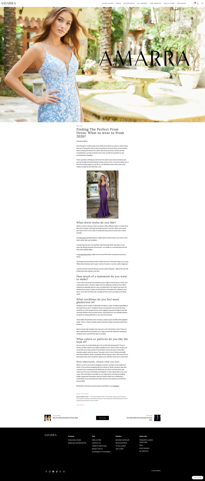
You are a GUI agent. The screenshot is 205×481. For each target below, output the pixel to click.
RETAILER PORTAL (121, 443)
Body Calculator (144, 448)
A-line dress (82, 238)
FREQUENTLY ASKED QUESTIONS (146, 441)
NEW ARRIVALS (155, 3)
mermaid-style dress (84, 254)
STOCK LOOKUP (121, 446)
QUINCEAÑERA (129, 3)
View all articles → (80, 404)
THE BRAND (181, 3)
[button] (198, 3)
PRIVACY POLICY (97, 449)
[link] (202, 3)
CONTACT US (96, 443)
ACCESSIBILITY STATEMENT (101, 452)
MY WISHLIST (143, 451)
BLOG (141, 445)
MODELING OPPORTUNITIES (77, 443)
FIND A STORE (169, 3)
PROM (118, 3)
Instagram (116, 386)
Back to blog (102, 418)
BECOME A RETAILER (122, 440)
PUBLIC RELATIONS (74, 440)
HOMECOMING (108, 3)
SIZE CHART (120, 449)
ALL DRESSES (142, 3)
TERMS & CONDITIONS (99, 446)
